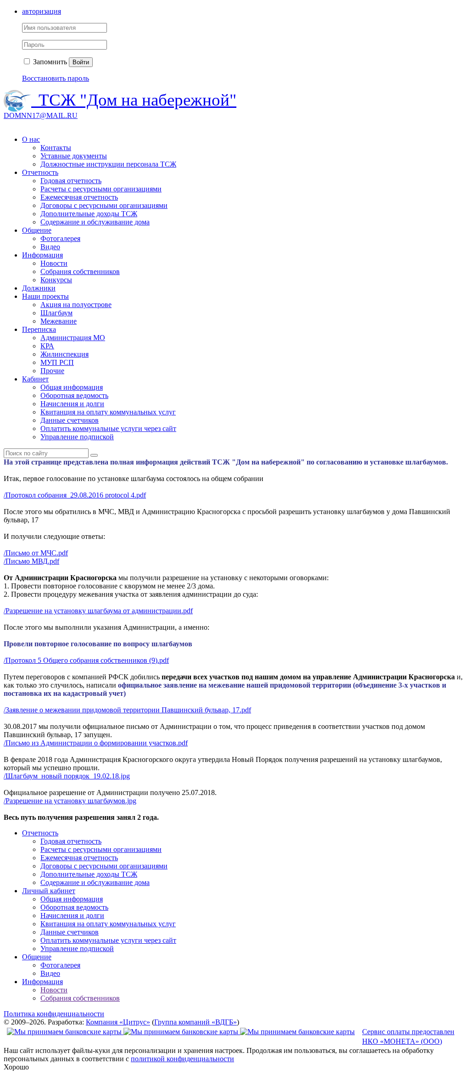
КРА (47, 346)
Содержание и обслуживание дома (95, 222)
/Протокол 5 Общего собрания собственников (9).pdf (86, 660)
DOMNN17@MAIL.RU (41, 115)
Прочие (52, 371)
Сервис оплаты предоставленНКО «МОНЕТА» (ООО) (408, 1036)
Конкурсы (56, 280)
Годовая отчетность (70, 181)
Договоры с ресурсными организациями (104, 205)
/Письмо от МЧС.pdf (36, 553)
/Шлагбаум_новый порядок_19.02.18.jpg (67, 776)
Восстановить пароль (55, 78)
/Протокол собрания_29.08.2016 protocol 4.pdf (75, 495)
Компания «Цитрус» (118, 1022)
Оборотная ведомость (74, 395)
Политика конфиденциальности (54, 1014)
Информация (42, 255)
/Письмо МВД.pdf (31, 561)
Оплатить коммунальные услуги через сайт (108, 428)
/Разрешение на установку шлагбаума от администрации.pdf (98, 611)
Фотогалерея (60, 238)
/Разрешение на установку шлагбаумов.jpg (70, 801)
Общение (36, 230)
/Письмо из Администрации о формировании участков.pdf (96, 743)
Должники (39, 288)
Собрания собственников (80, 271)
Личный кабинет (48, 891)
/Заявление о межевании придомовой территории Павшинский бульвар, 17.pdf (127, 710)
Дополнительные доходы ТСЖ (88, 214)
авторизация (41, 11)
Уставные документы (73, 156)
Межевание (58, 321)
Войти (81, 62)
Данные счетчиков (69, 420)
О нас (31, 139)
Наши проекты (45, 296)
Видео (50, 247)
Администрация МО (72, 338)
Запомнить (49, 62)
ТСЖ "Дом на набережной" (137, 99)
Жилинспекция (64, 354)
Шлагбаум (56, 313)
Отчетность (40, 172)
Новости (53, 263)
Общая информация (71, 387)
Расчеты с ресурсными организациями (101, 189)
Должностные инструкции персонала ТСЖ (108, 164)
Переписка (39, 329)
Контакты (55, 147)
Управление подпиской (77, 437)
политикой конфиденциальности (182, 1059)
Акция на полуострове (76, 304)
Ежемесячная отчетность (79, 197)
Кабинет (35, 379)
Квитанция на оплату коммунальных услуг (108, 412)
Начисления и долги (72, 404)
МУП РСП (57, 362)
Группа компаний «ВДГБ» (195, 1022)
